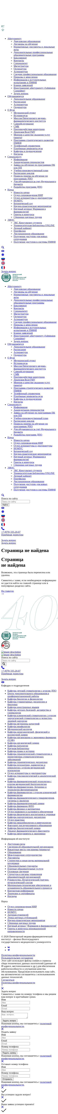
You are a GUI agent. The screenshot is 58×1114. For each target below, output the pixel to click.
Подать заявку (9, 1053)
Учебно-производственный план (31, 170)
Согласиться (7, 980)
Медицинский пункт (25, 112)
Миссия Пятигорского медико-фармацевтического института (30, 119)
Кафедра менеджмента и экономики (26, 833)
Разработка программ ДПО (28, 187)
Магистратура (21, 66)
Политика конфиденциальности (18, 955)
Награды (18, 154)
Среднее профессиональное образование (35, 74)
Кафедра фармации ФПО (20, 806)
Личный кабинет (23, 228)
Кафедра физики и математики (23, 809)
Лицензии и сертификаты (21, 893)
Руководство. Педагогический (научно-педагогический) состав (28, 881)
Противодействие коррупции (29, 129)
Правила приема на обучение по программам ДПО (31, 177)
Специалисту (14, 156)
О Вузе (11, 110)
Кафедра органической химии (23, 743)
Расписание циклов (24, 173)
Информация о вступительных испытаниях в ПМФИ (30, 81)
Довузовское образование (27, 41)
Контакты (19, 60)
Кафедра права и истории (20, 751)
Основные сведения (18, 871)
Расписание (20, 101)
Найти (5, 505)
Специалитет (21, 63)
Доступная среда (16, 844)
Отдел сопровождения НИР (28, 195)
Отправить (7, 1079)
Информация (20, 159)
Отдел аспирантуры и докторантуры (33, 198)
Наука (10, 189)
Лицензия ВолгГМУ (24, 132)
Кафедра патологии (17, 745)
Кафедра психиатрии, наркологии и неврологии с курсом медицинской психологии (26, 768)
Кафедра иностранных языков (23, 707)
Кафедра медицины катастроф (23, 723)
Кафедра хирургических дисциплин (26, 817)
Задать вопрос (21, 93)
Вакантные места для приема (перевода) (28, 849)
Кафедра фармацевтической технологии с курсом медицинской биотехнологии (29, 782)
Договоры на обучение (26, 44)
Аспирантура (21, 71)
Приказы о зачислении (26, 77)
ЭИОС (11, 220)
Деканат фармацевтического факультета (28, 831)
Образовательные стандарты (22, 866)
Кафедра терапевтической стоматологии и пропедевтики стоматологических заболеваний (29, 757)
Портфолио (20, 231)
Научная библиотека (18, 748)
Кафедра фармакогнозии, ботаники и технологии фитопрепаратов (27, 788)
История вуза (21, 115)
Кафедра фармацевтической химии (25, 803)
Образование (14, 852)
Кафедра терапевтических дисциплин (27, 762)
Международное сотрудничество (24, 855)
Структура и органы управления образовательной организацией (24, 875)
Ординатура (20, 68)
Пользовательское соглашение (17, 958)
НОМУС (18, 200)
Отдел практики (16, 820)
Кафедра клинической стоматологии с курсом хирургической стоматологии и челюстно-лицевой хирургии (31, 718)
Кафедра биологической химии (24, 828)
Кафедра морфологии (18, 726)
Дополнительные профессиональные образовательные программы (33, 53)
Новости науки (22, 192)
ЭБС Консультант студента (28, 222)
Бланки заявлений (23, 85)
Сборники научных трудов (28, 217)
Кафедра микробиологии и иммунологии (29, 822)
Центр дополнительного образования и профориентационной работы (28, 695)
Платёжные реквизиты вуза (28, 148)
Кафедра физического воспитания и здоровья (31, 814)
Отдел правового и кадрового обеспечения (30, 811)
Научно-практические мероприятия (32, 206)
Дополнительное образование (29, 99)
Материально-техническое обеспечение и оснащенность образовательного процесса (29, 886)
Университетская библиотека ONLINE (34, 225)
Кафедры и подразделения (27, 151)
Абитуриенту (14, 38)
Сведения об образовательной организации (30, 846)
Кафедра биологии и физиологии (25, 699)
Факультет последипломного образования (29, 825)
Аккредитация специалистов (29, 162)
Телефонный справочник (27, 145)
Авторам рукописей (17, 915)
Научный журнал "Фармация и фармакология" (32, 926)
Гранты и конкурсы (24, 214)
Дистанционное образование (29, 233)
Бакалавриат (20, 57)
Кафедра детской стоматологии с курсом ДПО (31, 690)
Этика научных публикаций (22, 917)
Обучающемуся (15, 96)
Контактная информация (20, 890)
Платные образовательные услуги (25, 868)
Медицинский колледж (19, 729)
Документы (13, 857)
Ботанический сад (23, 203)
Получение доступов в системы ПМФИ (35, 242)
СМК (16, 126)
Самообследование (24, 123)
